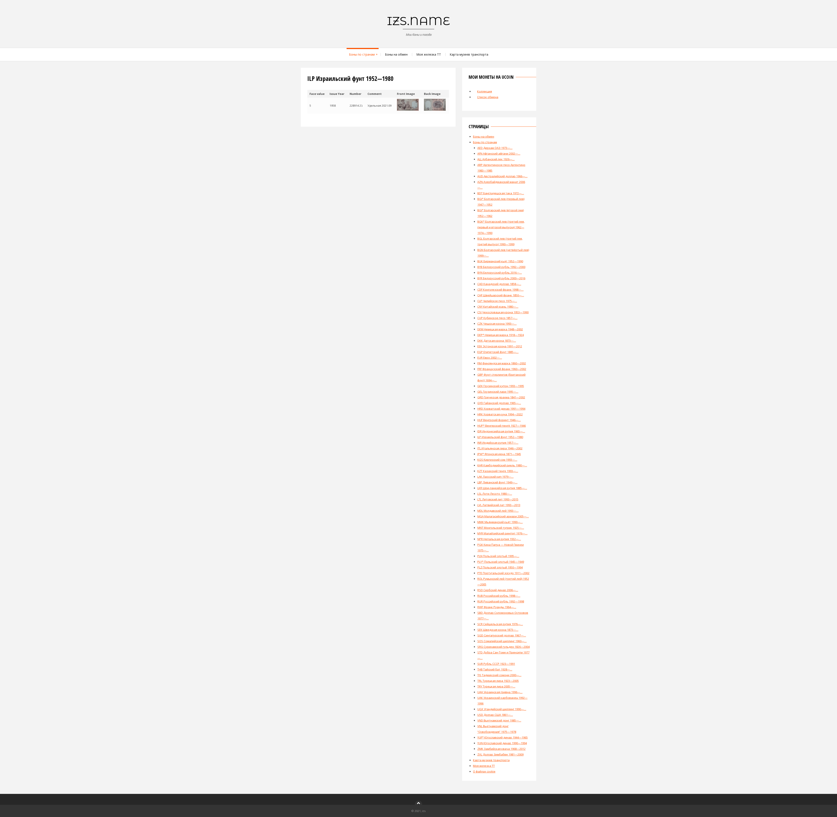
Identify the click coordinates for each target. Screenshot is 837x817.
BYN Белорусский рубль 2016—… (499, 273)
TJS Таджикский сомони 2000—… (499, 675)
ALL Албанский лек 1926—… (496, 159)
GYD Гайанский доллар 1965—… (499, 403)
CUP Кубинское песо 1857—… (497, 318)
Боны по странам (362, 54)
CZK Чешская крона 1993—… (497, 324)
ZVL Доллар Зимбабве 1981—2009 (500, 754)
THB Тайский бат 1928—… (494, 669)
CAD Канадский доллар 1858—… (499, 284)
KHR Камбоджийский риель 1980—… (502, 465)
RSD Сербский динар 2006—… (497, 590)
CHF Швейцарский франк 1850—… (500, 295)
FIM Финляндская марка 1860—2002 (501, 363)
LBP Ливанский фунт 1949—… (497, 482)
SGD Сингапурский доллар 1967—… (501, 635)
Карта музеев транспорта (469, 54)
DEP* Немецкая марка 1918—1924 (500, 335)
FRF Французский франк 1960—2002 (501, 369)
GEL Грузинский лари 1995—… (497, 392)
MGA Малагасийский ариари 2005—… (503, 516)
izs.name (418, 21)
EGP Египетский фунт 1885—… (498, 352)
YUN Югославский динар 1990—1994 (502, 743)
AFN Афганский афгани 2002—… (498, 153)
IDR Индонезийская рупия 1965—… (501, 431)
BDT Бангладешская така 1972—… (500, 193)
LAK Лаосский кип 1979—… (495, 477)
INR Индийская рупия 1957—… (497, 443)
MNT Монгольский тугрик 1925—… (500, 528)
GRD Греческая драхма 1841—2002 (501, 397)
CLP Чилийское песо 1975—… (497, 301)
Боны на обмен (396, 54)
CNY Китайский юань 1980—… (497, 307)
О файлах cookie (484, 771)
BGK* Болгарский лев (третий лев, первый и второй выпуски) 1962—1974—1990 (501, 227)
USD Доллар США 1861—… (495, 715)
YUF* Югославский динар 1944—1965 (502, 737)
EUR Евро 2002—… (489, 358)
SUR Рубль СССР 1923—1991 (496, 664)
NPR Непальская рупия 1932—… (499, 539)
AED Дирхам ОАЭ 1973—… (494, 148)
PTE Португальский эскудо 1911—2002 (503, 573)
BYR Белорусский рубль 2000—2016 (501, 278)
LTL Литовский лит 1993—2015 (497, 499)
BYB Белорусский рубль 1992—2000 (501, 267)
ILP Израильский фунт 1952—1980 (500, 437)
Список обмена (487, 97)
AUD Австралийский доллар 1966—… (502, 176)
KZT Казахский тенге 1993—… (497, 471)
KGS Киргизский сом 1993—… (497, 460)
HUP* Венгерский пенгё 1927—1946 (501, 426)
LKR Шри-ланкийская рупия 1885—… (502, 488)
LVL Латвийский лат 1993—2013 (498, 505)
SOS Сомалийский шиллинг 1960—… (502, 641)
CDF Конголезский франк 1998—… (500, 290)
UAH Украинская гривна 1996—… (499, 692)
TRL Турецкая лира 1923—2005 (498, 681)
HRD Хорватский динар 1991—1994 (501, 409)
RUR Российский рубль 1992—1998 (500, 601)
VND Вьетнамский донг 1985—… (499, 720)
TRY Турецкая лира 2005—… (496, 686)
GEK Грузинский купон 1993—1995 (500, 386)
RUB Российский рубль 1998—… (498, 596)
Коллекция (484, 91)
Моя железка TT (428, 54)
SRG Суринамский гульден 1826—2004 (503, 647)
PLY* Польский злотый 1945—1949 (500, 562)
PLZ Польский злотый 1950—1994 (500, 567)
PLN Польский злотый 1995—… (498, 556)
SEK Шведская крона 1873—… (497, 630)
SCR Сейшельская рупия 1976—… (500, 624)
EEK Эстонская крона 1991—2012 (499, 346)
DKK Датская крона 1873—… (496, 341)
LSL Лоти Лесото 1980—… (494, 494)
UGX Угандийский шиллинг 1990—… (501, 709)
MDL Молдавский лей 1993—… (498, 511)
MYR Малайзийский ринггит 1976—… (502, 533)
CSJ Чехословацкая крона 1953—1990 (503, 312)
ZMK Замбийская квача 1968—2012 (501, 749)
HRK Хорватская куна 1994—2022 (500, 414)
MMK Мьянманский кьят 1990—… (500, 522)
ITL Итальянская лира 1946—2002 (499, 448)
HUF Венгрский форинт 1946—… (499, 420)
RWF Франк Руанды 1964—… (496, 607)
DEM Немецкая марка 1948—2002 (500, 329)
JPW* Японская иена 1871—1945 (499, 454)
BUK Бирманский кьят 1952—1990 (500, 261)
